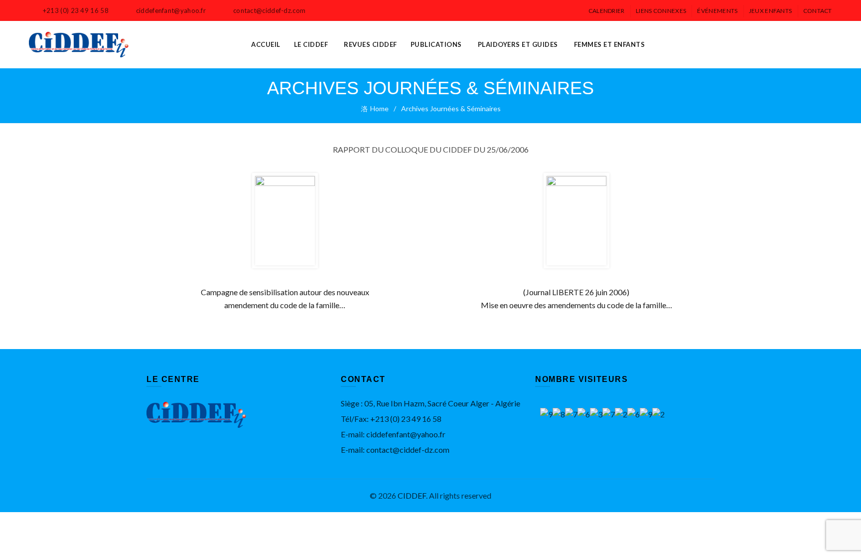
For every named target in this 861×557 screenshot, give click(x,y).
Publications (436, 44)
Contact (817, 10)
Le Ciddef (311, 44)
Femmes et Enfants (609, 44)
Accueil (266, 44)
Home (379, 108)
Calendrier (606, 10)
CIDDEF (412, 495)
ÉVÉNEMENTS (717, 10)
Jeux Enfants (770, 10)
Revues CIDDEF (370, 44)
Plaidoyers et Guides (518, 44)
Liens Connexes (661, 10)
